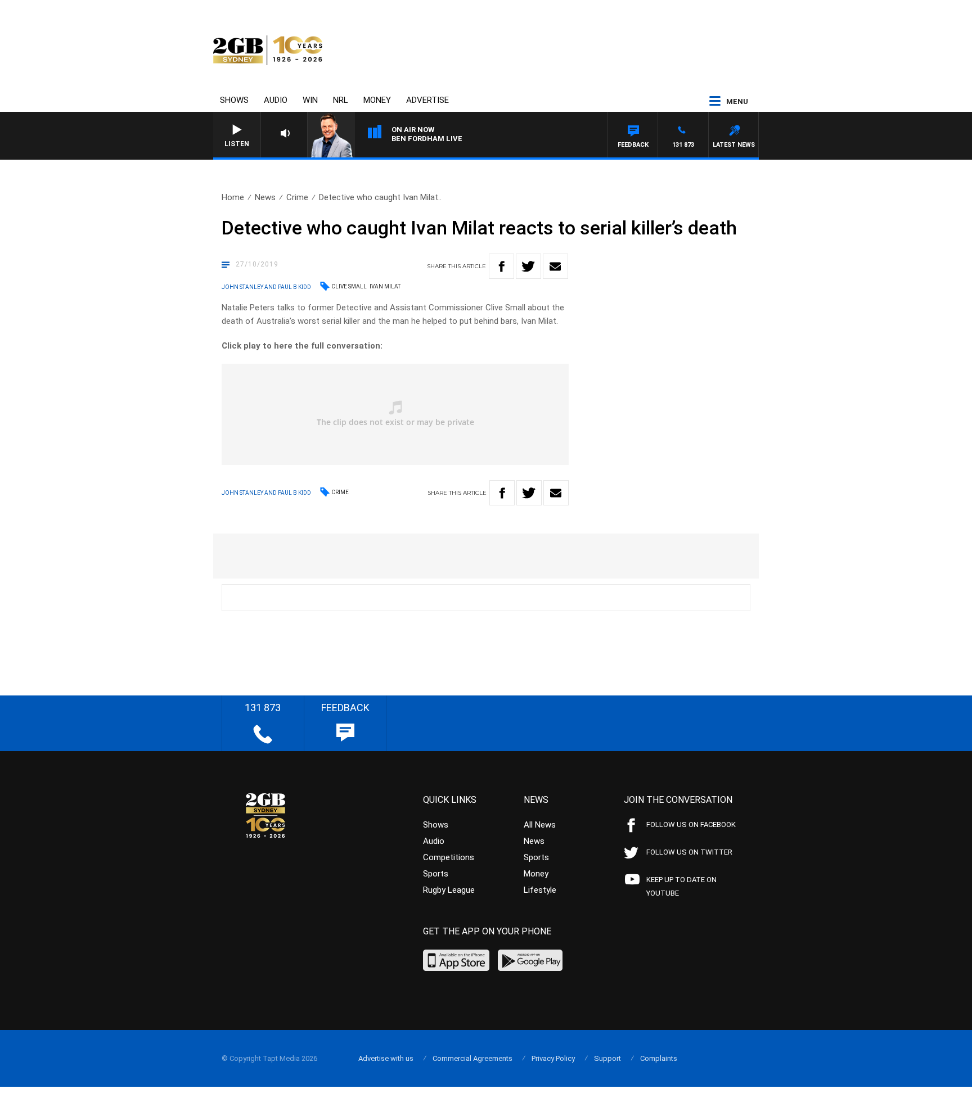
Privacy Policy (553, 1058)
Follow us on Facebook (691, 824)
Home (233, 197)
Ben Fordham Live (427, 138)
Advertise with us (385, 1058)
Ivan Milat (385, 286)
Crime (297, 197)
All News (540, 825)
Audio (275, 100)
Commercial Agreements (472, 1058)
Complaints (658, 1058)
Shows (234, 100)
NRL (340, 100)
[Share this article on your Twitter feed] (528, 266)
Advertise (427, 100)
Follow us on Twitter (689, 852)
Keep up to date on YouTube (681, 886)
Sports (435, 874)
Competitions (448, 857)
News (265, 197)
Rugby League (449, 890)
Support (607, 1058)
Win (310, 100)
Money (377, 100)
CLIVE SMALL (349, 286)
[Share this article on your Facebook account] (501, 266)
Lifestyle (540, 890)
